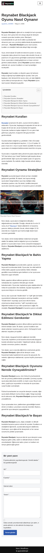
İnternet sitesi (8, 486)
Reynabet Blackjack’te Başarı (13, 108)
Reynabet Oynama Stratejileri (13, 98)
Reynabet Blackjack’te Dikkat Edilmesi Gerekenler (20, 103)
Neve (17, 548)
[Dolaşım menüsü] (40, 3)
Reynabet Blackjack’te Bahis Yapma (15, 101)
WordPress (24, 548)
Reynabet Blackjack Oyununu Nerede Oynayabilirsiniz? (22, 105)
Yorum (6, 494)
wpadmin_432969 (7, 24)
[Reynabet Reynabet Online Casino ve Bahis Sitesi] (8, 3)
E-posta (7, 478)
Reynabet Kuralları (10, 96)
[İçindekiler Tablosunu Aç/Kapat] (37, 90)
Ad (5, 469)
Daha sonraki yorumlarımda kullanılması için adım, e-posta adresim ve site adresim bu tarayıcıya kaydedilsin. (21, 525)
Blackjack (13, 226)
